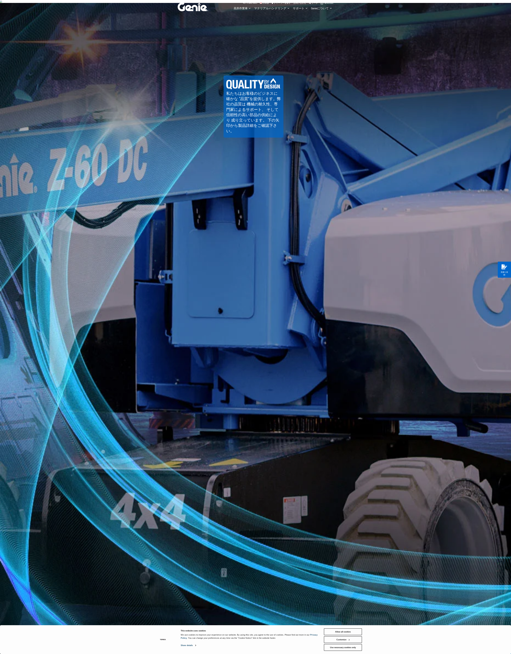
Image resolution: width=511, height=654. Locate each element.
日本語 (265, 3)
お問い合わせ (299, 3)
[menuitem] (242, 8)
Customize (341, 639)
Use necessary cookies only (343, 647)
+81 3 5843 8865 (250, 3)
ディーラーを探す (282, 3)
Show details (187, 645)
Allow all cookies (343, 632)
